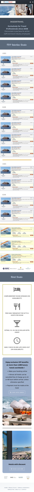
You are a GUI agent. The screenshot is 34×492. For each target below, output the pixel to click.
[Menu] (33, 2)
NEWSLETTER (11, 489)
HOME (6, 487)
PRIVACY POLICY (13, 487)
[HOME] (30, 2)
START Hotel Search (18, 392)
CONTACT (24, 489)
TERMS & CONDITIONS (23, 487)
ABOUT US (18, 489)
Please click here (18, 469)
